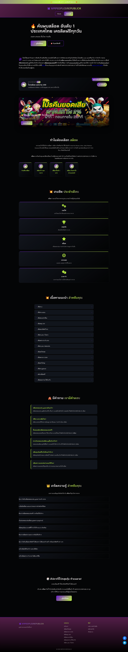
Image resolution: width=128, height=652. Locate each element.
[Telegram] (125, 643)
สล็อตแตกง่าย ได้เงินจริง (70, 640)
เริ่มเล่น (59, 14)
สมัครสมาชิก (91, 629)
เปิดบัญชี (68, 14)
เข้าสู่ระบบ (90, 631)
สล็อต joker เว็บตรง (69, 642)
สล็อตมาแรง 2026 (68, 631)
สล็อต (43, 65)
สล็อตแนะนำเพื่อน (68, 637)
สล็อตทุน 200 (67, 634)
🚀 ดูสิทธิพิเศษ (38, 43)
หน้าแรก (66, 626)
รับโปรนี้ (103, 84)
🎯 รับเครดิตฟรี (55, 43)
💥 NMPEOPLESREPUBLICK (64, 8)
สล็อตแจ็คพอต (67, 629)
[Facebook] (125, 638)
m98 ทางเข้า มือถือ (97, 65)
